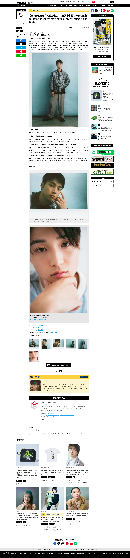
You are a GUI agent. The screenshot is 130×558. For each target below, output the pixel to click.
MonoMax (79, 553)
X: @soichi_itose (34, 321)
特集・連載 (111, 5)
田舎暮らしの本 (97, 553)
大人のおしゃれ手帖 (28, 553)
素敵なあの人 (45, 553)
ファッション (45, 5)
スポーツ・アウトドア (100, 5)
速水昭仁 (40, 330)
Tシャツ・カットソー (46, 480)
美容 (51, 5)
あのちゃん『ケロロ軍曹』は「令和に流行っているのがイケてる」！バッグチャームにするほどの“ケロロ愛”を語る (52, 519)
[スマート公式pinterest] (104, 11)
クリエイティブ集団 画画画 (48, 402)
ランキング (76, 2)
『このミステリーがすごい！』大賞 (120, 553)
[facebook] (21, 40)
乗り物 (75, 5)
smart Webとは (37, 549)
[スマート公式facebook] (92, 11)
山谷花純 (68, 524)
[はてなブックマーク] (21, 47)
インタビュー (69, 480)
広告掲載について (92, 549)
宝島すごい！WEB (107, 553)
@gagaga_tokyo (51, 413)
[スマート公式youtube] (108, 11)
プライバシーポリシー (73, 549)
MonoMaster (90, 553)
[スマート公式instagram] (100, 11)
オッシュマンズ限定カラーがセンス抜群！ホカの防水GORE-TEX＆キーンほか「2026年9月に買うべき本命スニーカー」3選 (105, 128)
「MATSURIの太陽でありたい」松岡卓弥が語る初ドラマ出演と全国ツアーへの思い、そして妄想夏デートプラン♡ (77, 472)
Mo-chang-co (53, 332)
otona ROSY (57, 553)
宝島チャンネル (14, 553)
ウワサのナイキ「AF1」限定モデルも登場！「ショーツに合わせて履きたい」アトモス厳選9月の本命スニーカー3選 (105, 119)
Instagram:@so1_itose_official (38, 319)
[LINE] (21, 55)
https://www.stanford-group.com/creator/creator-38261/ (60, 415)
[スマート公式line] (112, 11)
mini (39, 553)
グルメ (70, 5)
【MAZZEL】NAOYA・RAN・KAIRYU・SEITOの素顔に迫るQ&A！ (104, 110)
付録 (18, 483)
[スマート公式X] (96, 11)
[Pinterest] (21, 51)
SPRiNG (63, 553)
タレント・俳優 (32, 430)
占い (62, 5)
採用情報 (62, 549)
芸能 (66, 5)
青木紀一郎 (36, 328)
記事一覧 (68, 2)
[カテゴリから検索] (102, 181)
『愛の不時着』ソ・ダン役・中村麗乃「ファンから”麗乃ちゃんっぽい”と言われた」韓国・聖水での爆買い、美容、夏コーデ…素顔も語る (27, 516)
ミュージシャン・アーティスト (73, 482)
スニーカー (57, 5)
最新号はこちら (102, 56)
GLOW (74, 553)
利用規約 (83, 549)
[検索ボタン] (111, 2)
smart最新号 (60, 2)
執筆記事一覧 (44, 419)
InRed (21, 553)
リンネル (51, 553)
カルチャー (81, 5)
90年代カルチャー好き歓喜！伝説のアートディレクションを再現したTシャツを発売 (52, 472)
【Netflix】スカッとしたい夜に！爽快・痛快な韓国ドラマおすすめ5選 (105, 138)
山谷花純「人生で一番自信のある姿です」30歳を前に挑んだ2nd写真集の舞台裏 (77, 515)
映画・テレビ (39, 430)
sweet (35, 553)
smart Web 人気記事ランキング (102, 145)
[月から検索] (102, 185)
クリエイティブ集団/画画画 (81, 27)
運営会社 (55, 549)
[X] (21, 43)
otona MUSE (69, 553)
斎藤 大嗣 (40, 326)
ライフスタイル (90, 5)
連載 (21, 31)
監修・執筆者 (47, 549)
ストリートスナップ (86, 2)
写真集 (83, 521)
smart (84, 553)
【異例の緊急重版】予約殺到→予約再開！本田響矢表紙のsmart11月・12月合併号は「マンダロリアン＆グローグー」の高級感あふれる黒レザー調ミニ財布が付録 (27, 473)
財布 (28, 483)
